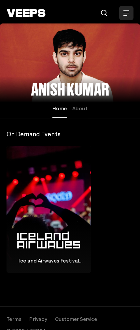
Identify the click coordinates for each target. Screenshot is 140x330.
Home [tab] (59, 108)
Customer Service (76, 319)
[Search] (104, 13)
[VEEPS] (26, 13)
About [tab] (80, 108)
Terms (14, 319)
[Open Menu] (126, 13)
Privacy (38, 319)
